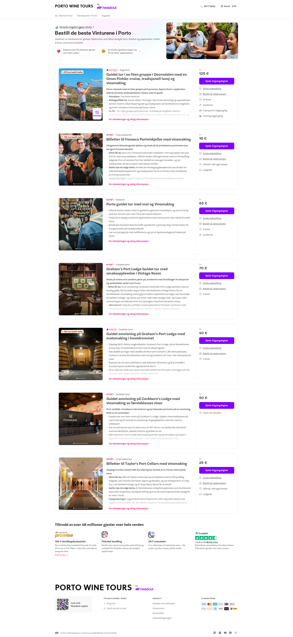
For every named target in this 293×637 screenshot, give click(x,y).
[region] (81, 94)
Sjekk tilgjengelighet (216, 81)
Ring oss (111, 603)
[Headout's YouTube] (225, 633)
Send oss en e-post (116, 608)
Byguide (106, 15)
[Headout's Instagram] (220, 633)
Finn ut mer (60, 554)
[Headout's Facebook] (230, 633)
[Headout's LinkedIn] (214, 633)
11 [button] (115, 329)
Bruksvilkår (158, 613)
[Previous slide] (63, 94)
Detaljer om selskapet (164, 603)
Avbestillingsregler (162, 617)
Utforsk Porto (65, 15)
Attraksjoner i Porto (87, 15)
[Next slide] (99, 94)
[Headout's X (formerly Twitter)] (236, 633)
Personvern (159, 608)
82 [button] (115, 69)
